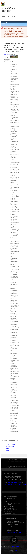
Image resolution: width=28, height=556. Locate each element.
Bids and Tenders (10, 444)
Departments (21, 459)
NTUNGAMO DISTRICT (8, 9)
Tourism (7, 464)
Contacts (12, 464)
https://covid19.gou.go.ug (14, 532)
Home (7, 459)
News (7, 450)
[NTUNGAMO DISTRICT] (3, 6)
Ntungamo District (11, 548)
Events (7, 448)
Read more (7, 54)
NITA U (17, 550)
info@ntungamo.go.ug (14, 482)
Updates (12, 461)
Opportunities (18, 461)
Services (15, 459)
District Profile (10, 446)
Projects (7, 461)
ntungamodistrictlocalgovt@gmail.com (15, 484)
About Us (11, 459)
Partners (23, 461)
